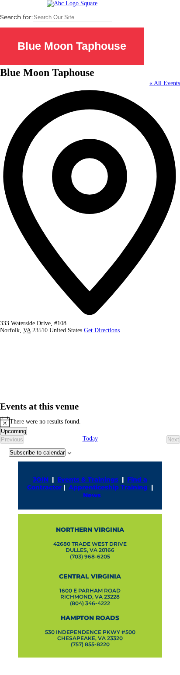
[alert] (90, 422)
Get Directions (102, 330)
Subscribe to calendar (37, 452)
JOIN (40, 479)
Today (90, 438)
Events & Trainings (87, 479)
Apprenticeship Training (108, 487)
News (92, 495)
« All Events (164, 83)
